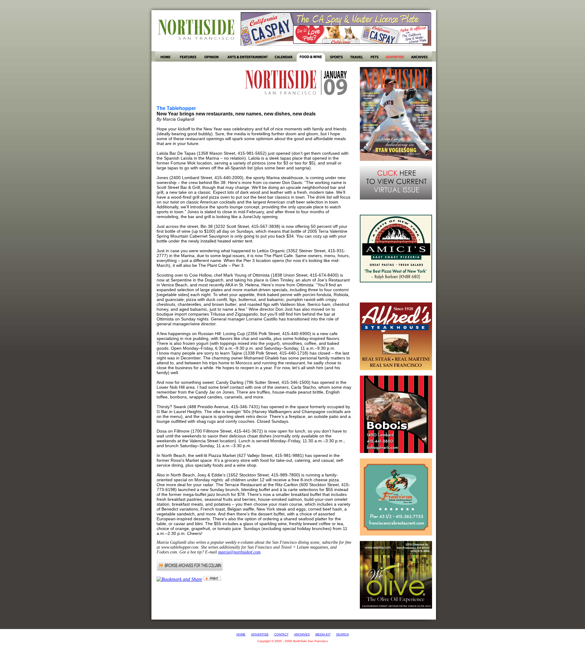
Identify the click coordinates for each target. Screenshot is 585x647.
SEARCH (342, 634)
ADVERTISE (260, 634)
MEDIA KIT (323, 634)
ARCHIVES (302, 634)
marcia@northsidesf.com (239, 552)
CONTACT (281, 634)
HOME (241, 634)
